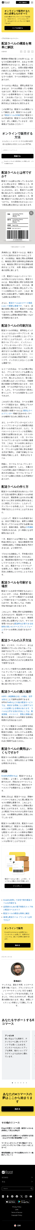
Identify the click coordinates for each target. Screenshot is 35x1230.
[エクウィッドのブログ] (3, 1196)
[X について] (29, 51)
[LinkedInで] (25, 51)
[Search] (31, 1188)
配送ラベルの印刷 (12, 115)
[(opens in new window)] (10, 1201)
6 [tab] (26, 1082)
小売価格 (29, 527)
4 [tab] (20, 1082)
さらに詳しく (17, 886)
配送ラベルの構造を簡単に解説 (16, 913)
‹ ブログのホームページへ (9, 38)
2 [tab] (15, 1082)
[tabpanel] (16, 1055)
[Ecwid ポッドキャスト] (8, 1196)
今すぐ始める (23, 2)
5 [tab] (23, 1082)
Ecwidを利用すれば (9, 776)
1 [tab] (12, 1082)
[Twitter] (22, 1196)
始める (17, 945)
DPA (16, 1210)
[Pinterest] (13, 1196)
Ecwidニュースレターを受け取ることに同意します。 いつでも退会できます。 (18, 162)
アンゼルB (9, 1035)
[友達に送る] (32, 51)
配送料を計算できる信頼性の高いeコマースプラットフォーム (17, 627)
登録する (17, 156)
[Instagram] (26, 1196)
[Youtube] (31, 1196)
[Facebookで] (21, 51)
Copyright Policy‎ (16, 1215)
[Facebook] (17, 1196)
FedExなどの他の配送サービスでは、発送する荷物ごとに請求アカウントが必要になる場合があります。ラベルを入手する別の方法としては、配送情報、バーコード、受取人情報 (17, 708)
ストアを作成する (17, 28)
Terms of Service (16, 1212)
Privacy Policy (16, 1207)
